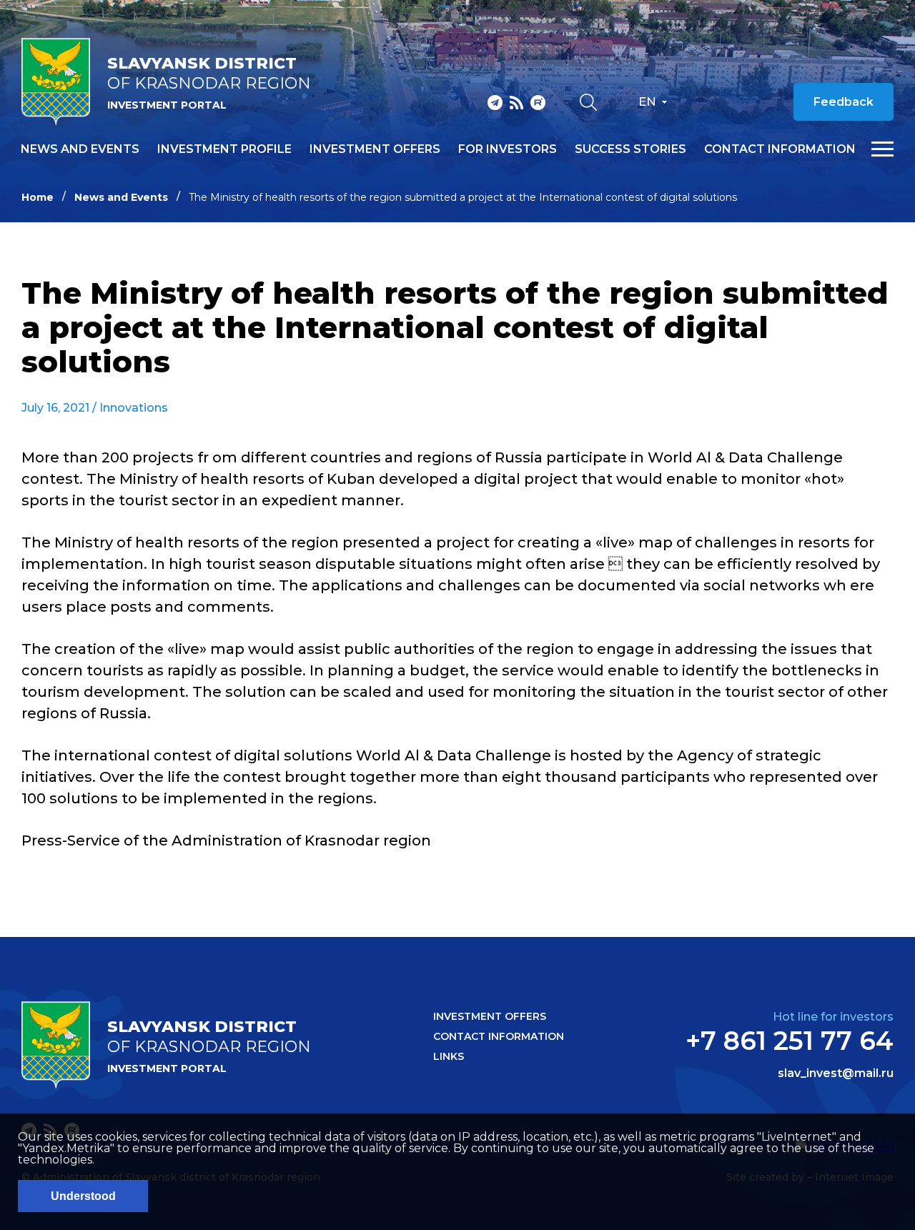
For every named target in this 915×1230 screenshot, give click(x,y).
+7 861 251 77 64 (790, 1040)
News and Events (121, 197)
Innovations (133, 408)
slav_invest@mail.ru (836, 1073)
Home (37, 197)
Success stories (630, 149)
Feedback (843, 102)
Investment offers (375, 149)
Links (448, 1056)
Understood (83, 1196)
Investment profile (224, 149)
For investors (507, 149)
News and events (80, 149)
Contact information (780, 149)
